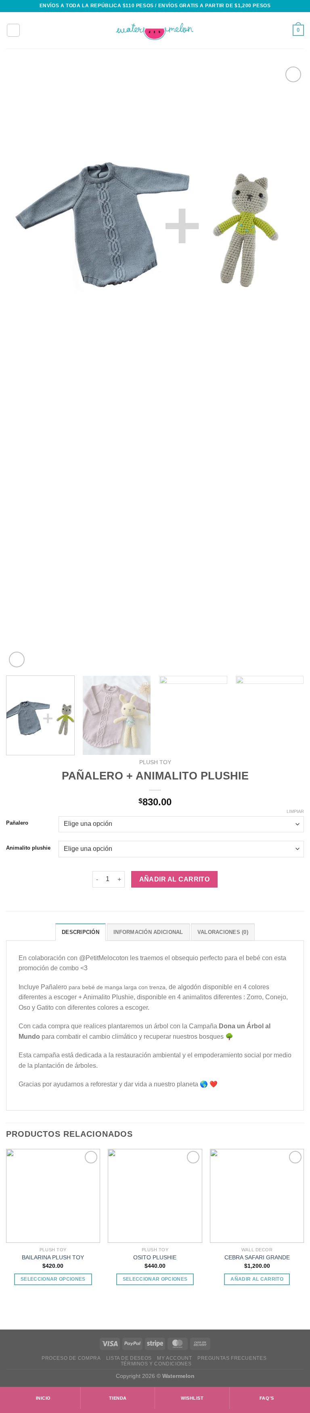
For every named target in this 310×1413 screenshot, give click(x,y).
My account (174, 1358)
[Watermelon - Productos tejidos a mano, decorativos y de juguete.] (155, 30)
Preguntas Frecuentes (231, 1358)
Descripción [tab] (80, 932)
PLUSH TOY (155, 762)
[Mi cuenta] (13, 30)
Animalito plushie (28, 848)
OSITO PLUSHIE (154, 1257)
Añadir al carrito (174, 879)
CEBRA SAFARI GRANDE (257, 1257)
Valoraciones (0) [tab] (222, 932)
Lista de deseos (129, 1358)
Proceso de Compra (71, 1358)
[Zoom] (17, 659)
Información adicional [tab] (148, 932)
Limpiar (295, 811)
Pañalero (17, 823)
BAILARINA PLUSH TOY (53, 1257)
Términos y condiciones (156, 1364)
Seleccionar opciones (53, 1279)
